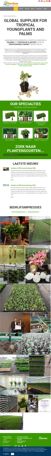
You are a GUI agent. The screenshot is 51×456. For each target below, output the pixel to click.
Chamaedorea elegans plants (33, 63)
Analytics (6, 454)
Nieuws (33, 8)
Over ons (27, 8)
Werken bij (38, 8)
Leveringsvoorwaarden (22, 437)
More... (12, 180)
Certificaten (20, 442)
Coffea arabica (20, 64)
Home (15, 8)
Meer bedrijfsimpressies (18, 212)
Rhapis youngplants (33, 64)
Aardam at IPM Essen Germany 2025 (23, 185)
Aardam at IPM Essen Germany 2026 (23, 168)
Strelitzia (26, 64)
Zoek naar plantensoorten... (11, 16)
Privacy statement (21, 441)
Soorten (21, 8)
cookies (24, 448)
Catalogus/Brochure (33, 212)
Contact (45, 8)
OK (12, 454)
